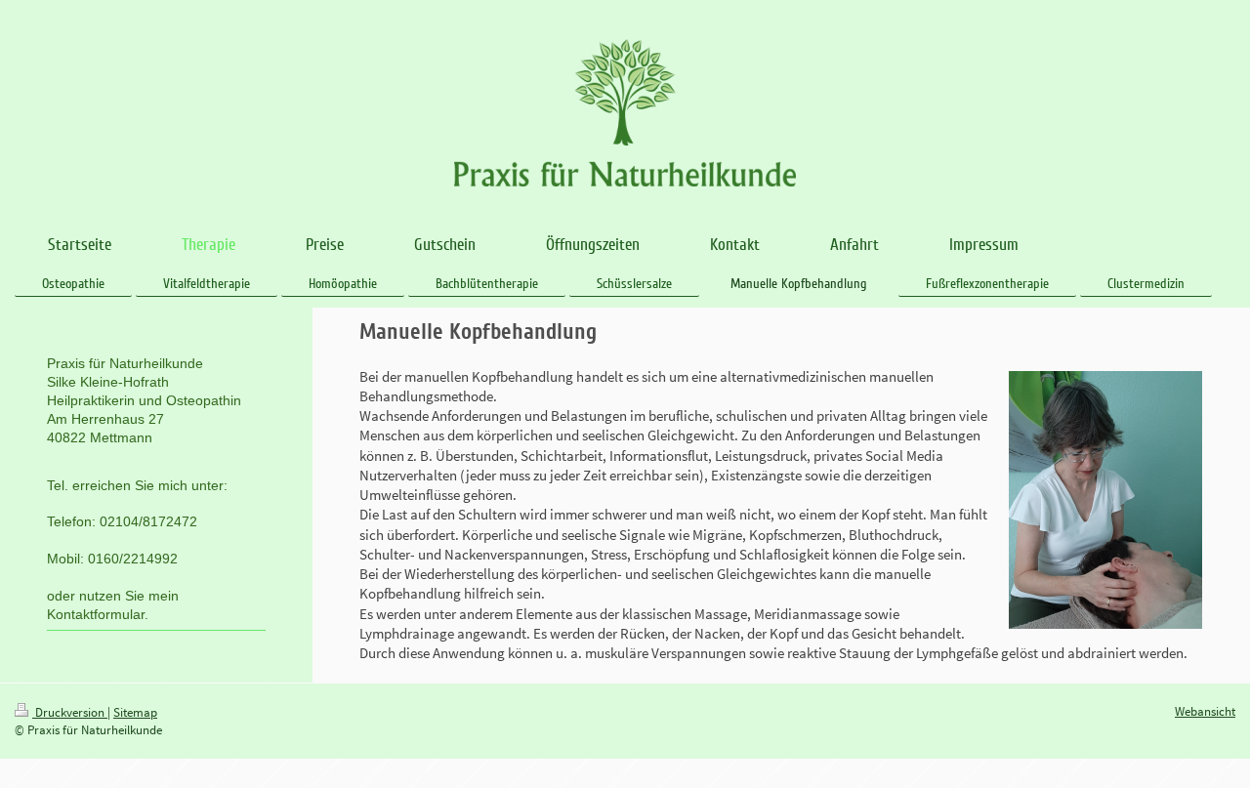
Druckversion (69, 712)
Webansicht (1205, 711)
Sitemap (135, 712)
